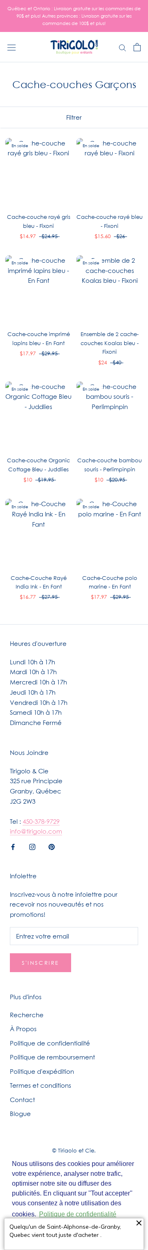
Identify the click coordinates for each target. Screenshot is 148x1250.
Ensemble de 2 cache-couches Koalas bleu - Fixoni (110, 343)
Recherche (27, 1014)
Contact (22, 1099)
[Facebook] (13, 846)
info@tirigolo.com (36, 831)
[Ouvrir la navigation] (11, 47)
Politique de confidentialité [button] (77, 1214)
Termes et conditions (40, 1085)
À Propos (23, 1028)
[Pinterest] (52, 846)
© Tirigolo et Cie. (74, 1150)
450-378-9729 (41, 821)
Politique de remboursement (52, 1057)
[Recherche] (122, 47)
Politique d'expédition (42, 1071)
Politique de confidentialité (50, 1043)
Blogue (20, 1113)
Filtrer (74, 117)
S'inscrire (40, 962)
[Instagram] (32, 846)
